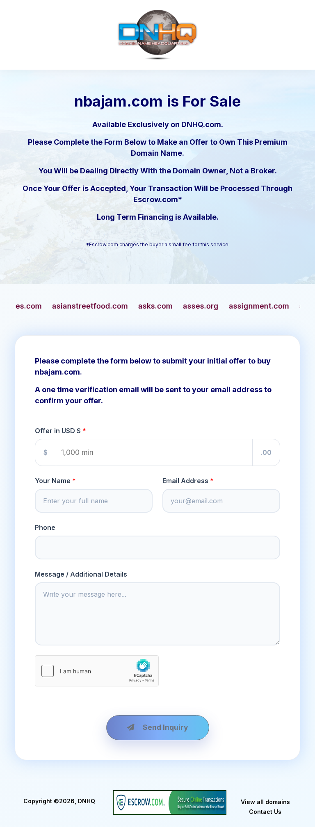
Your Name (53, 481)
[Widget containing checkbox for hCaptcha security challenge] (97, 670)
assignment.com (203, 306)
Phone (45, 527)
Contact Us (265, 811)
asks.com (100, 306)
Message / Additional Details (81, 574)
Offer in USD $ (58, 431)
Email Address (185, 481)
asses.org (145, 306)
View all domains (265, 801)
